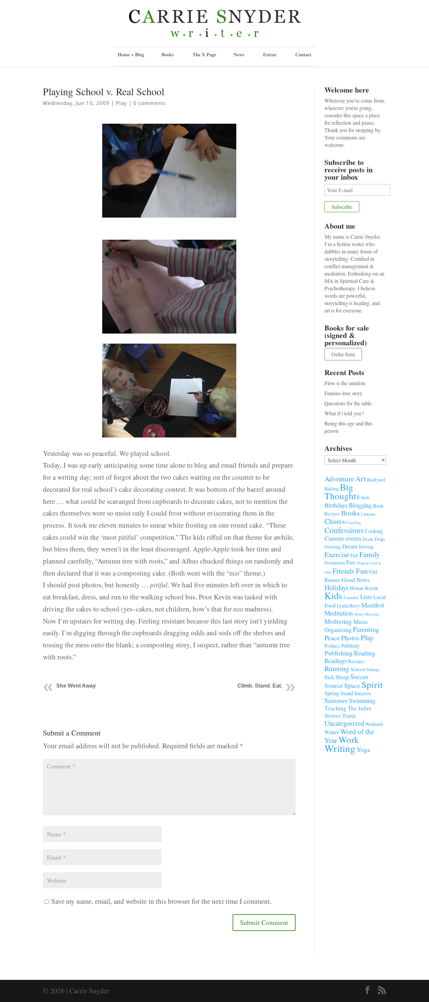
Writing (339, 748)
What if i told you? (344, 413)
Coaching (353, 522)
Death (368, 539)
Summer (336, 700)
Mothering (338, 621)
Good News (356, 580)
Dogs (380, 539)
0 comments (149, 103)
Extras (269, 54)
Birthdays (336, 505)
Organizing (338, 630)
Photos (350, 637)
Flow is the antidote (345, 383)
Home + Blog (131, 54)
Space (352, 685)
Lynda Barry (348, 605)
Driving (366, 546)
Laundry (351, 597)
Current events (342, 538)
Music (360, 621)
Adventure (339, 478)
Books (350, 513)
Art (360, 478)
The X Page (204, 54)
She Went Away (76, 686)
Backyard (376, 479)
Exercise (336, 554)
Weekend (374, 724)
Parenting (366, 629)
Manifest (372, 604)
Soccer (359, 676)
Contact (303, 54)
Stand (347, 693)
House (357, 588)
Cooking (374, 530)
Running (336, 668)
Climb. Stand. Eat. (259, 686)
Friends (343, 571)
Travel (349, 715)
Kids (333, 595)
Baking (331, 488)
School (358, 669)
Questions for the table (348, 403)
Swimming (362, 701)
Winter (331, 732)
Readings (335, 660)
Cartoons (368, 514)
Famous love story (343, 393)
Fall (354, 555)
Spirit (372, 684)
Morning (372, 613)
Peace (332, 637)
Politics (332, 645)
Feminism (334, 562)
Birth (365, 497)
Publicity (350, 645)
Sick (329, 677)
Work (349, 739)
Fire (351, 562)
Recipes (356, 661)
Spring (331, 693)
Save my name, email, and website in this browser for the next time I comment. (161, 901)
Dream (349, 546)
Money (359, 614)
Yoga (363, 749)
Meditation (338, 612)
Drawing (332, 547)
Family (369, 554)
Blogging (360, 505)
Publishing (338, 652)
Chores (334, 521)
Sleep (342, 677)
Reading (364, 653)
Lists (366, 596)
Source (333, 685)
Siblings (372, 669)
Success (362, 693)
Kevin (371, 587)
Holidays (336, 587)
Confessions (343, 530)
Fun (362, 571)
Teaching (335, 708)
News (239, 54)
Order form (343, 354)
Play (121, 103)
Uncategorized (344, 723)
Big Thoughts (342, 491)
